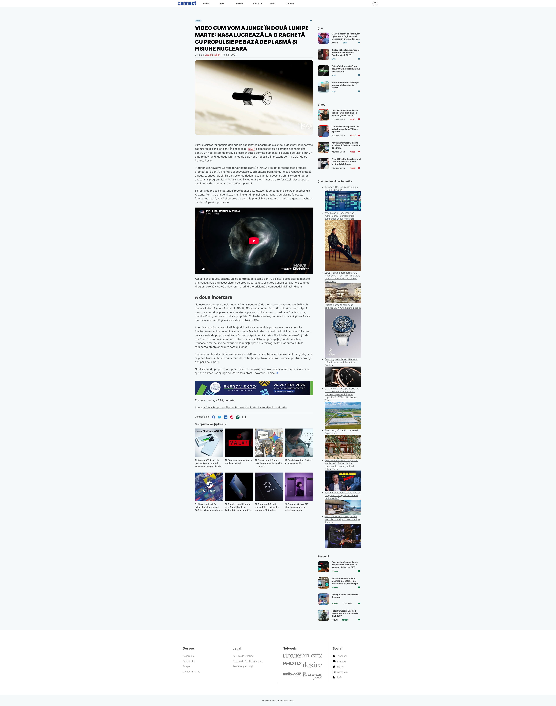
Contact (290, 3)
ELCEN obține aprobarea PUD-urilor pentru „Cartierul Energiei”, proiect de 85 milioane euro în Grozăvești (342, 277)
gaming (335, 43)
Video (272, 3)
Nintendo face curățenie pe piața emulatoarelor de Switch (345, 85)
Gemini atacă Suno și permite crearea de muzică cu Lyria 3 (268, 463)
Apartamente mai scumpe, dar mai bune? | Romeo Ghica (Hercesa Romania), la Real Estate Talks (341, 465)
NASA (251, 148)
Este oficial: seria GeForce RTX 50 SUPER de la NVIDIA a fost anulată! (346, 68)
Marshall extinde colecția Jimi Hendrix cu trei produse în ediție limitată (342, 519)
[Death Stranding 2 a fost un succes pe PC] (299, 442)
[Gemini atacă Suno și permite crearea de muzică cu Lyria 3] (269, 442)
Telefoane (347, 604)
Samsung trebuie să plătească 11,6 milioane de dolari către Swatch (341, 362)
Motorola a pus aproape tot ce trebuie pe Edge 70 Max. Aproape (345, 129)
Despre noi (188, 655)
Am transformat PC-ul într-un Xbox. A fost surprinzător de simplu (346, 145)
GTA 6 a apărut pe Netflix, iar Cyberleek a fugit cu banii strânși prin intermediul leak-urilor (346, 37)
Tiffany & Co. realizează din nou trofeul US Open (342, 188)
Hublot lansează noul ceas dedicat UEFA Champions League (343, 306)
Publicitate (188, 661)
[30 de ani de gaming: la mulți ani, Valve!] (239, 442)
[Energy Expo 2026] (254, 394)
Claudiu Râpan (212, 54)
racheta (229, 400)
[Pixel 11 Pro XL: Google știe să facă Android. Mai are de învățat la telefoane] (323, 163)
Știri (222, 3)
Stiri (198, 21)
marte (210, 400)
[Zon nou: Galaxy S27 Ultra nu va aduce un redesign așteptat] (299, 486)
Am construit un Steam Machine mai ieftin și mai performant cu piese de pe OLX (345, 582)
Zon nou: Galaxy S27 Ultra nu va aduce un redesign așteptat (296, 507)
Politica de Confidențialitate (248, 661)
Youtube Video (338, 119)
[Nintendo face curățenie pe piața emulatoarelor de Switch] (323, 87)
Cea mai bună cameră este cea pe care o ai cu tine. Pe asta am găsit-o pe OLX (345, 113)
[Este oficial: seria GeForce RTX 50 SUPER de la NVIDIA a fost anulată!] (323, 70)
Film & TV (257, 3)
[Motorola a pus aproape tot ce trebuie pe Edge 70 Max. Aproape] (323, 131)
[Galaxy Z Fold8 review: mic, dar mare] (323, 599)
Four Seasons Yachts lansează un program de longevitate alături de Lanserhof (342, 495)
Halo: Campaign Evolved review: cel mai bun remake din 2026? (345, 613)
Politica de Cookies (243, 655)
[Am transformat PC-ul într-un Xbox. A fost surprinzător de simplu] (323, 147)
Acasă (206, 3)
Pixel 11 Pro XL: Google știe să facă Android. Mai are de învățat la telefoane (346, 161)
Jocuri (335, 620)
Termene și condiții (243, 666)
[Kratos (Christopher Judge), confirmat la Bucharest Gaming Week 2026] (323, 54)
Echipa (186, 666)
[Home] (187, 2)
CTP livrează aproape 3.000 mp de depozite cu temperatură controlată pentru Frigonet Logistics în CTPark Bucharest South (342, 394)
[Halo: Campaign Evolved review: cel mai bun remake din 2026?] (323, 615)
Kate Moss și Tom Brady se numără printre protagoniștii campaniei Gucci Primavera (340, 215)
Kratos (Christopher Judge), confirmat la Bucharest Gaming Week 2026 (346, 52)
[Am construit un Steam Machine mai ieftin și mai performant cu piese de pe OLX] (323, 583)
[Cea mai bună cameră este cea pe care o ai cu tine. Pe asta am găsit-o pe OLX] (323, 115)
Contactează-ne (191, 671)
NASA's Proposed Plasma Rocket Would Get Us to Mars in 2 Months (245, 407)
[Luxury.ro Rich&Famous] (292, 657)
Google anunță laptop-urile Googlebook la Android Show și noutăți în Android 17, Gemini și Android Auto (238, 510)
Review (239, 3)
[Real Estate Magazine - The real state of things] (312, 657)
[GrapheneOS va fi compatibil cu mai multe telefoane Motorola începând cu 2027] (269, 486)
